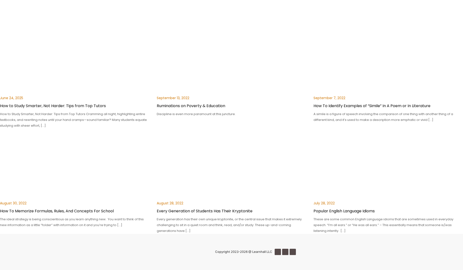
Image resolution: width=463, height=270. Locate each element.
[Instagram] (293, 252)
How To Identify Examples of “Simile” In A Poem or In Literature (371, 106)
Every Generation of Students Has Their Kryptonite (204, 211)
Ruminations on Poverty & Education (191, 106)
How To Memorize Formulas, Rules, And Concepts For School (57, 211)
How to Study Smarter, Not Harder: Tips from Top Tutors (53, 106)
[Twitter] (285, 252)
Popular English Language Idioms (344, 211)
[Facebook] (278, 252)
